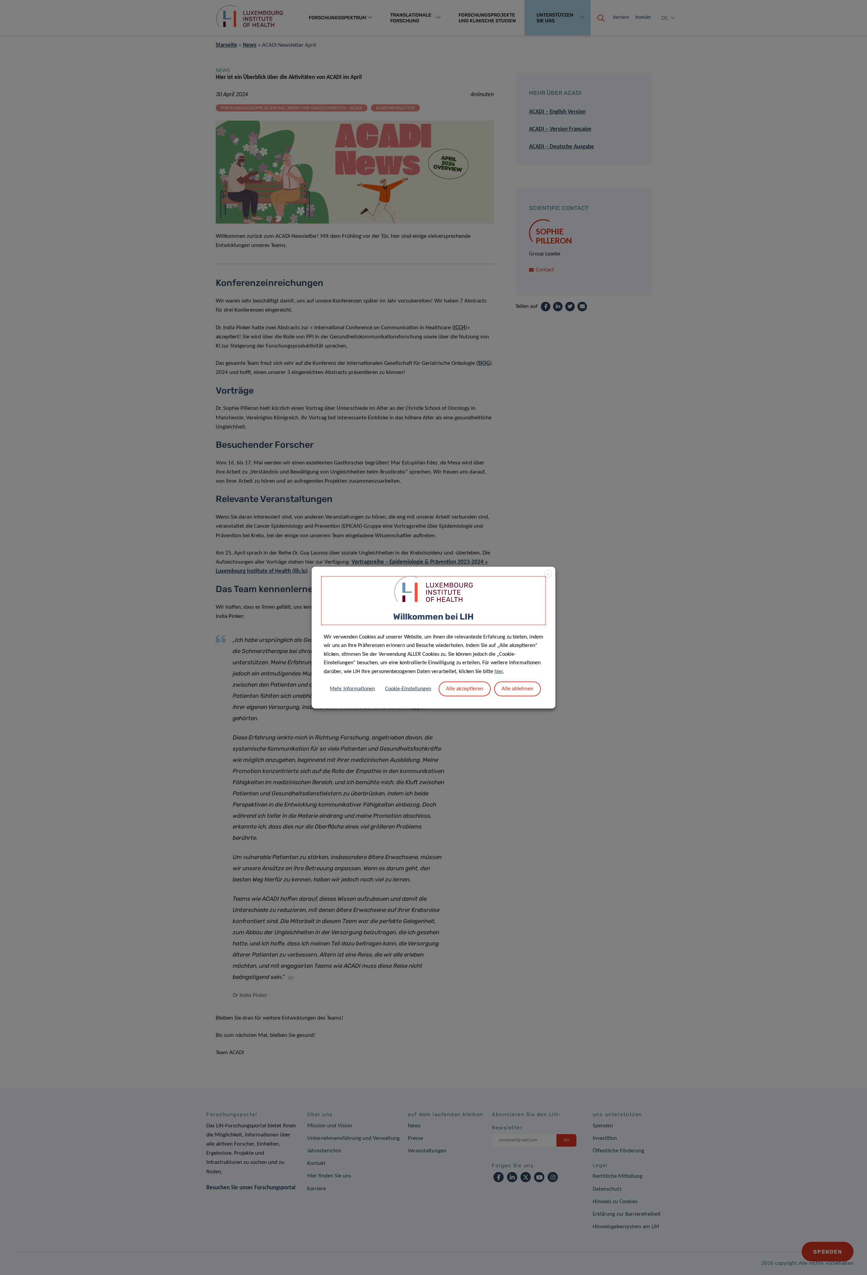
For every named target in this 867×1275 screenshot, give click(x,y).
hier (498, 671)
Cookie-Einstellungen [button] (408, 688)
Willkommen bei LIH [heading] (433, 617)
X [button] (548, 574)
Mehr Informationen (352, 688)
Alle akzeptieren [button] (464, 688)
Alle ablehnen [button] (517, 688)
